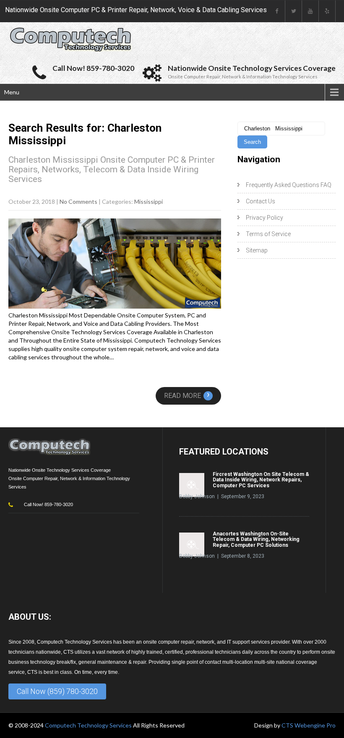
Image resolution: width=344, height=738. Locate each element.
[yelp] (327, 11)
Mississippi (148, 201)
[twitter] (293, 11)
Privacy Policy (264, 217)
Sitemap (257, 250)
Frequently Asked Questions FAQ (288, 185)
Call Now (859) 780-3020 (57, 691)
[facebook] (276, 11)
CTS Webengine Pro (308, 725)
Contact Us (260, 201)
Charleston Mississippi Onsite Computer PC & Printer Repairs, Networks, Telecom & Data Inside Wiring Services (111, 169)
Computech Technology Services (89, 725)
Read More (187, 396)
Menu (11, 92)
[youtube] (310, 11)
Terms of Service (268, 234)
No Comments (78, 201)
